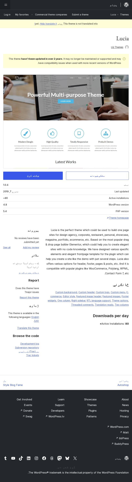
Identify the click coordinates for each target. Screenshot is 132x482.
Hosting (124, 410)
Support (59, 405)
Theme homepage (119, 217)
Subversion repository (27, 347)
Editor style (69, 296)
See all (6, 247)
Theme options (120, 300)
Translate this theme (28, 328)
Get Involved (24, 399)
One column (63, 300)
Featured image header (88, 296)
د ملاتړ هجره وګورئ (29, 272)
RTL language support (99, 300)
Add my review (31, 247)
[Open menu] (5, 5)
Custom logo (102, 292)
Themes (124, 14)
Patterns (91, 416)
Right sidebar (78, 300)
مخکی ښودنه (97, 175)
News (125, 405)
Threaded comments (82, 304)
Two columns (122, 304)
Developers (57, 410)
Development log (29, 343)
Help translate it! (45, 23)
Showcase (90, 399)
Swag (27, 416)
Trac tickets (32, 355)
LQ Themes (117, 47)
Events (28, 405)
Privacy (124, 416)
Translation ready (104, 304)
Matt (124, 432)
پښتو (118, 458)
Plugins (92, 410)
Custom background (66, 292)
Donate (26, 410)
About (125, 399)
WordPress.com (118, 426)
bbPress (122, 438)
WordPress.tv (54, 416)
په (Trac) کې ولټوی (29, 351)
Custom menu (118, 292)
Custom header (86, 292)
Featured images (111, 296)
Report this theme (29, 297)
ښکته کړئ (33, 175)
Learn (61, 399)
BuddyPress (120, 443)
